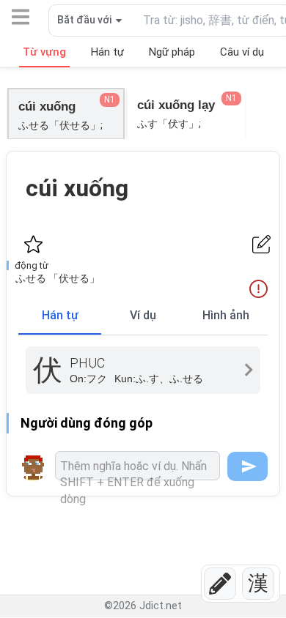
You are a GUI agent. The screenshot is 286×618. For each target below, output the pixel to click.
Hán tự (60, 315)
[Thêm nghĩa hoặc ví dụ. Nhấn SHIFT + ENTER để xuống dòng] (137, 465)
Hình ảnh (225, 315)
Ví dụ (143, 315)
